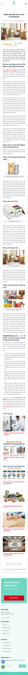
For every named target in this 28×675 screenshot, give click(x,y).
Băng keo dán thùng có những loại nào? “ (13, 506)
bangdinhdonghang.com (8, 406)
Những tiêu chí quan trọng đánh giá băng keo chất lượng (14, 529)
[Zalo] (3, 661)
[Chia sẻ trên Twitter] (12, 564)
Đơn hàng (5, 624)
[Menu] (2, 3)
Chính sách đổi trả (6, 642)
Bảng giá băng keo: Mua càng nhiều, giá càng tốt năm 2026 (14, 554)
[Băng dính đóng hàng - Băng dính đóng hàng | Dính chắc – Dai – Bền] (14, 3)
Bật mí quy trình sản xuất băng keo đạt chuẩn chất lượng (14, 482)
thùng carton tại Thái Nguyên (10, 71)
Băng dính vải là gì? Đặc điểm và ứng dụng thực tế (14, 458)
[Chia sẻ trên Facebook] (10, 564)
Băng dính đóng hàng (20, 20)
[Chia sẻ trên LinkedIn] (20, 564)
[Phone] (3, 667)
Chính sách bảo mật (7, 645)
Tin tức (14, 12)
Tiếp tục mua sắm (6, 633)
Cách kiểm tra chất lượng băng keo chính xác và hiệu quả (14, 433)
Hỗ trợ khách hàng (6, 651)
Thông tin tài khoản (6, 627)
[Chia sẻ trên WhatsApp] (7, 564)
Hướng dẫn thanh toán (7, 648)
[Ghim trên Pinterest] (18, 564)
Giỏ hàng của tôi (6, 630)
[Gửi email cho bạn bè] (15, 564)
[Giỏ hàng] (26, 3)
